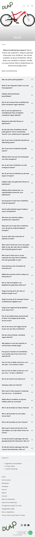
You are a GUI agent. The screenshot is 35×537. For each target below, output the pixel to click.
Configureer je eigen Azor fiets (11, 506)
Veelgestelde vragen (8, 509)
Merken (4, 493)
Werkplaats (5, 483)
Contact (5, 458)
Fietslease (5, 486)
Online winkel (6, 480)
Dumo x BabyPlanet (8, 512)
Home (4, 477)
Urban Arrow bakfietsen (9, 502)
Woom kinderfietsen (8, 499)
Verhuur (4, 489)
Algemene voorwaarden (13, 463)
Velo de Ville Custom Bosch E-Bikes (13, 515)
